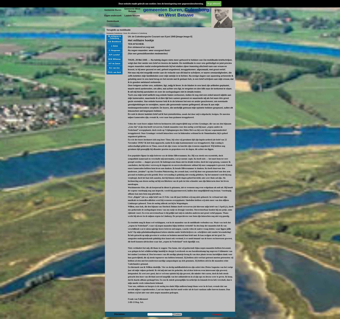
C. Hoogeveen (114, 50)
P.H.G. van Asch (114, 72)
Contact (217, 314)
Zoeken (177, 314)
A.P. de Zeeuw (114, 64)
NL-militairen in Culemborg (114, 37)
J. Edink (114, 46)
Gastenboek (113, 21)
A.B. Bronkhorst (114, 42)
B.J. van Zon (114, 68)
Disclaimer (119, 314)
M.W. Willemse (114, 59)
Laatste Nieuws (132, 15)
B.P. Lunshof (114, 55)
